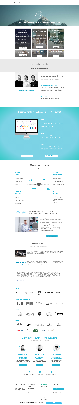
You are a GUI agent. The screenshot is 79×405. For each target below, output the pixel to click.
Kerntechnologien (44, 388)
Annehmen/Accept (49, 403)
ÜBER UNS (30, 393)
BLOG (35, 393)
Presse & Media (43, 399)
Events (42, 390)
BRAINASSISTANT (31, 386)
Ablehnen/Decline (58, 403)
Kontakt (29, 395)
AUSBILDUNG (30, 390)
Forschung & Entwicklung (45, 397)
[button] (15, 277)
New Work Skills (44, 384)
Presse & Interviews (44, 393)
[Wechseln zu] (66, 2)
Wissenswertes (43, 395)
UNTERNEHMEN (31, 384)
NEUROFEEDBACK (31, 388)
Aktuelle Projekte (44, 386)
